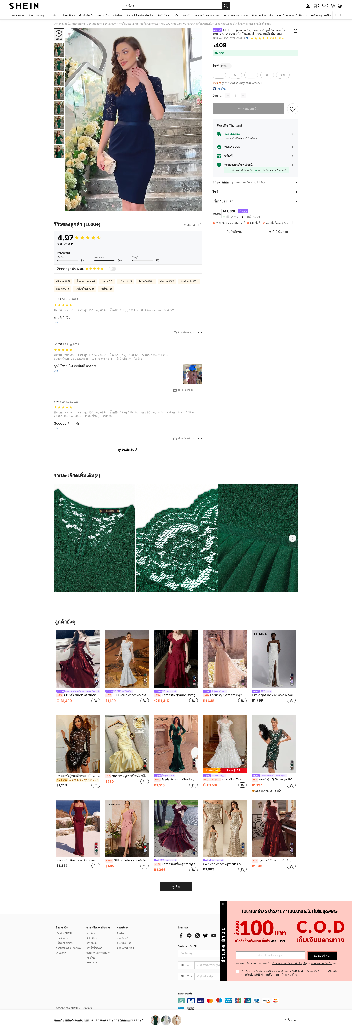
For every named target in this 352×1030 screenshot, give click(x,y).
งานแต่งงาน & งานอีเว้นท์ (102, 23)
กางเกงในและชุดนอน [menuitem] (207, 15)
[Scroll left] (335, 15)
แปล (56, 322)
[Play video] (134, 120)
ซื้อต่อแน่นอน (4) (86, 281)
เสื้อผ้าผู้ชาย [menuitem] (163, 15)
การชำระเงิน (123, 938)
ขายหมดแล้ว (248, 109)
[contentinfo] (239, 1000)
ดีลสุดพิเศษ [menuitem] (69, 15)
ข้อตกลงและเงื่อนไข (321, 963)
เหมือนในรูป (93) (85, 288)
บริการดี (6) (126, 281)
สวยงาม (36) (167, 281)
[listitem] (78, 669)
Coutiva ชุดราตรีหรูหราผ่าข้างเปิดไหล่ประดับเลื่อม (225, 864)
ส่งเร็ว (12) (107, 281)
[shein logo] (24, 5)
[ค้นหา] (226, 6)
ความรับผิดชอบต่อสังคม (68, 948)
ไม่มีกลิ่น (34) (146, 281)
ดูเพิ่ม (176, 886)
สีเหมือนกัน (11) (189, 281)
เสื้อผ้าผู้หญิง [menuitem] (86, 15)
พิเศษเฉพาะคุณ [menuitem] (37, 15)
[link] (316, 5)
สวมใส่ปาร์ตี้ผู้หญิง (128, 23)
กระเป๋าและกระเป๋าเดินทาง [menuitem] (292, 15)
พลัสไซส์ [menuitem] (118, 15)
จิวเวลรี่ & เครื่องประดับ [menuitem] (140, 15)
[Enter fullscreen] (198, 208)
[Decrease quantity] (227, 95)
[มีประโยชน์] (174, 332)
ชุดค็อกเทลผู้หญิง (149, 23)
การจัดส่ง (91, 933)
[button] (332, 5)
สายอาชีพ (61, 952)
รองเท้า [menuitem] (187, 15)
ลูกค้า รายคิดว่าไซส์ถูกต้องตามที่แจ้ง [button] (238, 82)
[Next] (292, 538)
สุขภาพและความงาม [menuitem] (236, 15)
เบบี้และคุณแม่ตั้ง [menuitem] (321, 15)
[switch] (112, 269)
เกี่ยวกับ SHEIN (64, 933)
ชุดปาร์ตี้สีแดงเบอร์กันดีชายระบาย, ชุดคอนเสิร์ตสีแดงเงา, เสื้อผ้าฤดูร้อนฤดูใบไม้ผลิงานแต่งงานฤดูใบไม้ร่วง (78, 695)
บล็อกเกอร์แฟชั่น (64, 943)
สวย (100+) (62, 288)
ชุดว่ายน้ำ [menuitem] (103, 15)
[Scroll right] (340, 15)
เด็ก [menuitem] (177, 15)
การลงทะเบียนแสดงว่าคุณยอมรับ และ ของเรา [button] (286, 965)
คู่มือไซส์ (90, 957)
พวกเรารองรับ (185, 993)
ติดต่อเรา (122, 933)
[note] (225, 770)
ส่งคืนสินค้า (92, 938)
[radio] (219, 75)
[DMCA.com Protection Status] (190, 1008)
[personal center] (308, 5)
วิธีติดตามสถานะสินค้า (98, 952)
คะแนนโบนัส (124, 943)
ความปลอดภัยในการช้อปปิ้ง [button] (238, 164)
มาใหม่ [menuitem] (54, 15)
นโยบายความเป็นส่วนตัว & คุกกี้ (289, 963)
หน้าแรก (58, 23)
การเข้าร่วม (62, 938)
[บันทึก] (292, 108)
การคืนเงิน (91, 943)
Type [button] (224, 65)
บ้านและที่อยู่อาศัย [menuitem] (262, 15)
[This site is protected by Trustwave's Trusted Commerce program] (181, 1008)
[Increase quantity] (243, 95)
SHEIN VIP (92, 962)
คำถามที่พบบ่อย (125, 948)
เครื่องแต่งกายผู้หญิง (76, 23)
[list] (210, 936)
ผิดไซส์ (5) (106, 288)
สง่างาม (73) (63, 281)
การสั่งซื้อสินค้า (94, 948)
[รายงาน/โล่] (200, 332)
